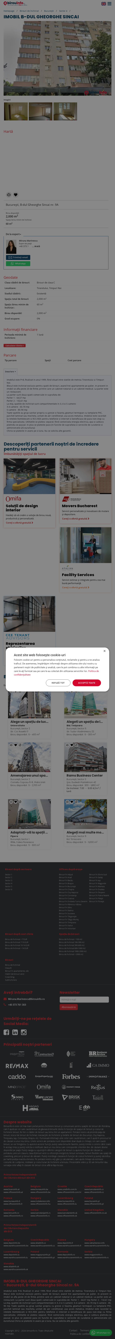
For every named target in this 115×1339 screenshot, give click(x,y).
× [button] (104, 651)
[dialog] (57, 670)
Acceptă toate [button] (86, 682)
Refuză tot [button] (58, 682)
